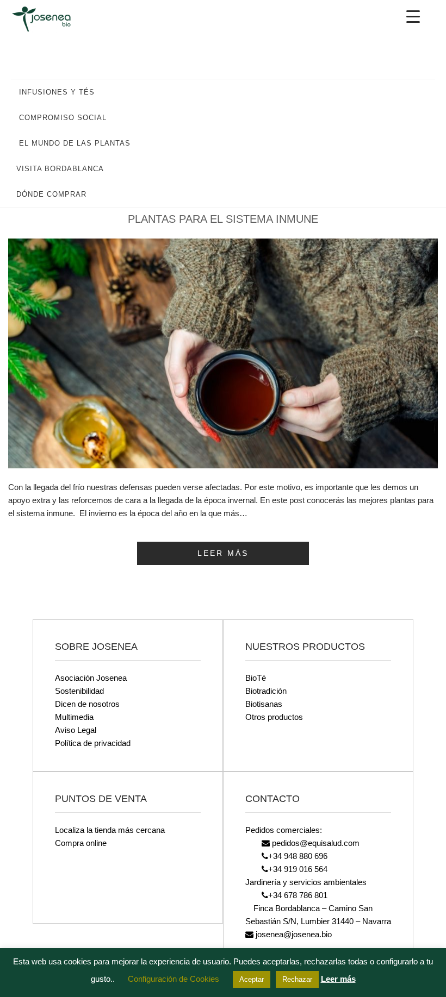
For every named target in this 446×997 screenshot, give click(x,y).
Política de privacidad (93, 743)
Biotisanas (263, 703)
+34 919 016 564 (297, 869)
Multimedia (74, 717)
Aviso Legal (75, 730)
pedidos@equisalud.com (315, 843)
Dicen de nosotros (87, 703)
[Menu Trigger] (413, 16)
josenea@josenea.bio (292, 934)
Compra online (81, 843)
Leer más (338, 978)
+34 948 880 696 (297, 856)
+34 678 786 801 (297, 895)
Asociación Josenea (91, 677)
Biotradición (266, 690)
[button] (421, 92)
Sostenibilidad (79, 690)
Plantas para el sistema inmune (223, 219)
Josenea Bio (49, 19)
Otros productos (274, 717)
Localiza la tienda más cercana (110, 830)
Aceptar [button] (251, 979)
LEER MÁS (223, 553)
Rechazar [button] (297, 979)
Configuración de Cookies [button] (173, 978)
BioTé (255, 677)
